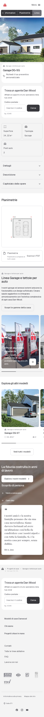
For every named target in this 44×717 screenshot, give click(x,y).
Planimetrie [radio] (24, 13)
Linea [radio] (36, 13)
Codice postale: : (12, 102)
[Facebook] (17, 710)
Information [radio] (10, 13)
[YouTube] (27, 710)
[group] (21, 13)
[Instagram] (22, 710)
